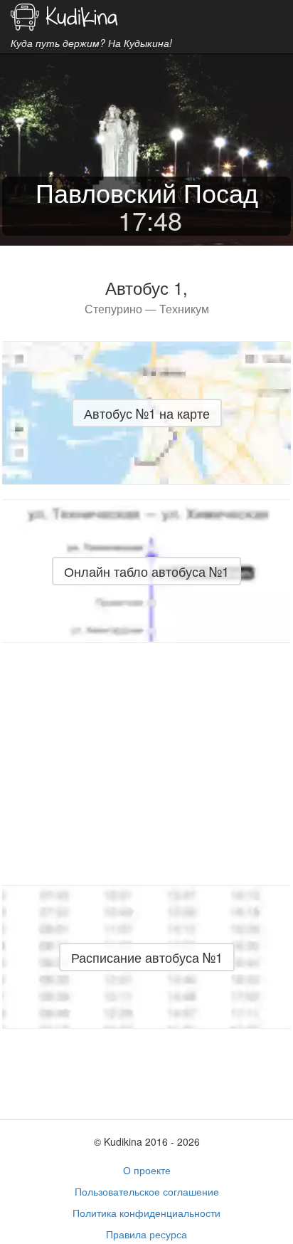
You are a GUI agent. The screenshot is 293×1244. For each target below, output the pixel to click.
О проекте (147, 1170)
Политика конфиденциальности (146, 1213)
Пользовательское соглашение (147, 1191)
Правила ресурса (146, 1234)
